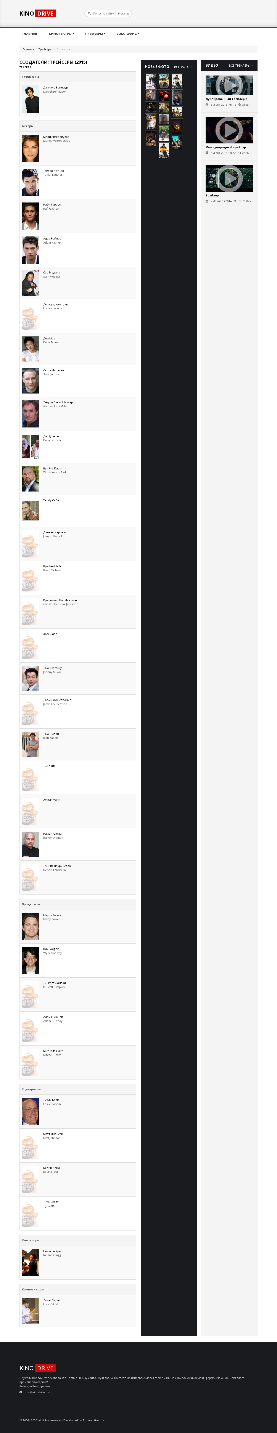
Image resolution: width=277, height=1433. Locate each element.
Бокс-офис (127, 33)
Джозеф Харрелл (54, 532)
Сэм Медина (51, 272)
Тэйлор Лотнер (53, 171)
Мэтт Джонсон (53, 1134)
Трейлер (212, 195)
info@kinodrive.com (38, 1392)
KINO (36, 13)
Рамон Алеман (53, 833)
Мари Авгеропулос (56, 137)
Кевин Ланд (51, 1168)
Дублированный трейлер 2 (226, 99)
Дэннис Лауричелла (57, 866)
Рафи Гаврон (52, 204)
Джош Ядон (51, 734)
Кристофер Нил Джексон (60, 600)
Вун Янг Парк (52, 468)
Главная (30, 33)
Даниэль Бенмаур (55, 87)
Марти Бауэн (52, 915)
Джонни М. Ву (52, 668)
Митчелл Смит (53, 1051)
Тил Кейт (49, 766)
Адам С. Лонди (53, 1017)
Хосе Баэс (50, 634)
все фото (182, 67)
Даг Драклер (52, 436)
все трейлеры (240, 65)
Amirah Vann (51, 800)
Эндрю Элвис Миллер (58, 402)
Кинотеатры (60, 33)
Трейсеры (45, 49)
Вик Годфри (51, 949)
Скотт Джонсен (53, 370)
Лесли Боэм (51, 1100)
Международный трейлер (226, 147)
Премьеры (94, 33)
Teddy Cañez (52, 500)
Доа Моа (49, 338)
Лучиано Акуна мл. (56, 304)
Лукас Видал (51, 1300)
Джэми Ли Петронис (57, 700)
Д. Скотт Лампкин (55, 983)
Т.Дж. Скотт (51, 1202)
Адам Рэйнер (52, 238)
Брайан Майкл (53, 566)
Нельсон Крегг (53, 1251)
